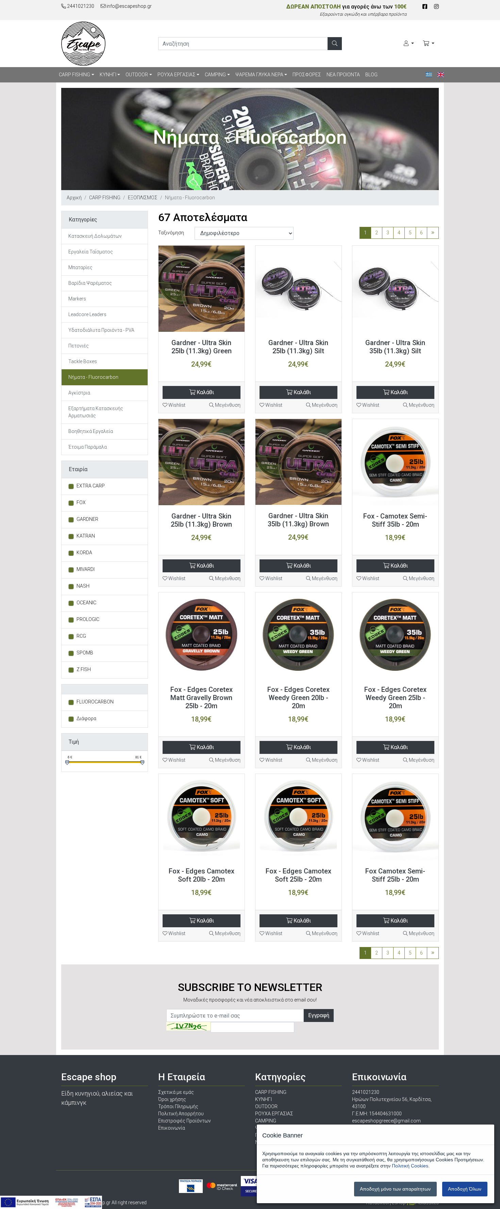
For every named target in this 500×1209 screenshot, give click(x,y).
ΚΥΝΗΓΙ (108, 74)
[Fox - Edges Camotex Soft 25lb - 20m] (298, 817)
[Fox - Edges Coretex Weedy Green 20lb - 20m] (298, 635)
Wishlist (176, 405)
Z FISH (84, 669)
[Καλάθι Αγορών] (428, 43)
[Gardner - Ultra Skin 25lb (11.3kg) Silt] (298, 289)
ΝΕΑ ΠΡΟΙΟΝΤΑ (343, 74)
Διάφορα (86, 718)
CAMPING (215, 74)
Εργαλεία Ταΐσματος (90, 251)
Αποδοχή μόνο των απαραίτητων (395, 1189)
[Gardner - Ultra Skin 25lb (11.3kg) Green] (202, 289)
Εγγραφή (318, 1015)
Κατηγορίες (83, 219)
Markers (77, 298)
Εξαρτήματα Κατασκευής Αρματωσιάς (95, 412)
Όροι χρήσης (172, 1099)
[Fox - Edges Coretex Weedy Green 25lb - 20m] (395, 635)
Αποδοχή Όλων (464, 1189)
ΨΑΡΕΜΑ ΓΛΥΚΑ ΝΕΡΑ (259, 74)
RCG (81, 636)
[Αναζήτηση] (335, 43)
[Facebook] (424, 6)
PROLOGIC (88, 619)
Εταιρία (78, 469)
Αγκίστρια (79, 393)
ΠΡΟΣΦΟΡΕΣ (307, 74)
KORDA (84, 552)
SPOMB (85, 652)
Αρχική (74, 197)
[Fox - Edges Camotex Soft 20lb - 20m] (202, 817)
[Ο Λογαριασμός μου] (408, 43)
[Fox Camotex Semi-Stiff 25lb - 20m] (395, 817)
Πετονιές (78, 345)
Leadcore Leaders (87, 314)
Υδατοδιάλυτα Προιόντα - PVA (101, 330)
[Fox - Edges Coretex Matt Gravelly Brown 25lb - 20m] (202, 635)
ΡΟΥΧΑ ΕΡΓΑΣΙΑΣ (176, 74)
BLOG (371, 74)
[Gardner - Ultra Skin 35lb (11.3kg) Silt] (395, 289)
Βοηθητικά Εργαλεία (90, 431)
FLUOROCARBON (95, 701)
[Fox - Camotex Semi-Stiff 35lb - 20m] (395, 462)
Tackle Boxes (82, 361)
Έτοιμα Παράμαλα (87, 447)
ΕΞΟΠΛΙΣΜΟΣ (142, 197)
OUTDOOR (137, 74)
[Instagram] (436, 6)
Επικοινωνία (171, 1128)
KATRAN (86, 536)
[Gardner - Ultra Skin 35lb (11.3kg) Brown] (298, 462)
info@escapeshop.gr (128, 6)
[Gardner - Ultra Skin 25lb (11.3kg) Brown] (202, 462)
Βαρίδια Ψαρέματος (90, 283)
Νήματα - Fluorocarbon (93, 377)
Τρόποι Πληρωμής (178, 1106)
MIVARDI (86, 569)
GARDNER (87, 519)
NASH (83, 586)
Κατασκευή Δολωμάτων (95, 236)
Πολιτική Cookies (410, 1165)
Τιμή (74, 742)
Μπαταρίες (80, 267)
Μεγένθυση (227, 405)
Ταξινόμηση (171, 232)
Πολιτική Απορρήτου (181, 1113)
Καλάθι (204, 392)
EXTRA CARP (91, 486)
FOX (81, 502)
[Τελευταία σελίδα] (433, 233)
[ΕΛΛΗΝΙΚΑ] (429, 74)
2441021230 (80, 6)
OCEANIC (86, 602)
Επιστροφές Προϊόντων (184, 1120)
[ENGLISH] (440, 74)
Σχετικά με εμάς (176, 1092)
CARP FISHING (74, 74)
